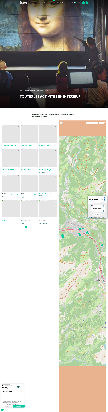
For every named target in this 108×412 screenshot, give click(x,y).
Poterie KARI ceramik (45, 145)
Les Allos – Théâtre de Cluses (47, 194)
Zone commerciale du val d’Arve (11, 194)
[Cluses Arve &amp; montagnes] (23, 2)
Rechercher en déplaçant (93, 122)
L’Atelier (23, 219)
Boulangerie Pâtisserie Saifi (9, 145)
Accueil (21, 90)
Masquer (102, 122)
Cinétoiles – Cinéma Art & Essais (9, 219)
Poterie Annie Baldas (8, 169)
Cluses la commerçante (27, 145)
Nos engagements (66, 2)
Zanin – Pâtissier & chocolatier (29, 194)
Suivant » (33, 227)
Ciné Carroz (42, 219)
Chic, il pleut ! (32, 90)
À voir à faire (26, 90)
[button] (54, 0)
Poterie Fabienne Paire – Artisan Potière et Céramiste (47, 170)
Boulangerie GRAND (26, 169)
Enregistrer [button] (23, 102)
